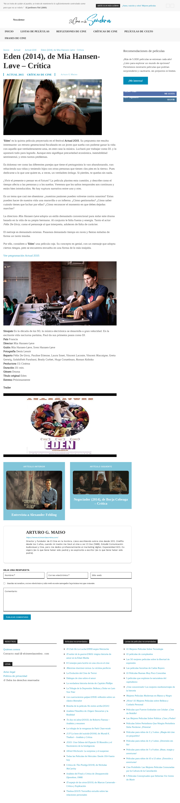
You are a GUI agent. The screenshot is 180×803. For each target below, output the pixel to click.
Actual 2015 (30, 49)
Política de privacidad (15, 676)
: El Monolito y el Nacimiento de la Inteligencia (89, 744)
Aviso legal (9, 672)
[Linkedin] (27, 558)
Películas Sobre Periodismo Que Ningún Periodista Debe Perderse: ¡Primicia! (150, 725)
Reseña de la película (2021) (87, 706)
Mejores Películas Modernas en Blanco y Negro (149, 696)
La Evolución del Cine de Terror (81, 673)
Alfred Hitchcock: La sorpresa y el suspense (87, 751)
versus (88, 668)
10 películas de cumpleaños (139, 654)
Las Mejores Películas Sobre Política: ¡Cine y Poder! (151, 718)
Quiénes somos (11, 649)
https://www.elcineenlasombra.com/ (42, 537)
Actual (17, 49)
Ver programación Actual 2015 (21, 255)
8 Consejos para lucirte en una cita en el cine (87, 663)
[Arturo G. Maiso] (16, 544)
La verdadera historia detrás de (89, 683)
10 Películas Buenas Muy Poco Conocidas (146, 673)
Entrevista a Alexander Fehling (34, 515)
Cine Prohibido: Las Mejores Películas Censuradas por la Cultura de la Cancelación (150, 769)
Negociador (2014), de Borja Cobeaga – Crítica (101, 501)
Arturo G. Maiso (69, 74)
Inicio (6, 49)
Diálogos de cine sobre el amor (81, 678)
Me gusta (169, 94)
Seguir (171, 100)
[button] (173, 19)
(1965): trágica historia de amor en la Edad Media (88, 656)
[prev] (168, 5)
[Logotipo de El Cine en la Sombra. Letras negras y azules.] (90, 20)
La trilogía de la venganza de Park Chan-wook (88, 728)
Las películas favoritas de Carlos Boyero (145, 668)
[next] (172, 5)
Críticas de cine (39, 74)
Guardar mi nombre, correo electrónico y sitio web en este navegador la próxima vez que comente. (51, 583)
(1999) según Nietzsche (87, 649)
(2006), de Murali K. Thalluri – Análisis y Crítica (88, 735)
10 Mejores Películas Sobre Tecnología (144, 649)
